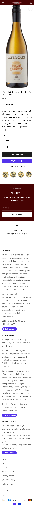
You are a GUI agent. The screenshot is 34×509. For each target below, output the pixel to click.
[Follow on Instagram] (8, 490)
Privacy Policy (8, 475)
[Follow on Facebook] (3, 490)
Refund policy (8, 484)
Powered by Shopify (25, 496)
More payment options (17, 166)
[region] (17, 232)
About (4, 463)
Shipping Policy (8, 480)
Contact (5, 467)
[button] (17, 104)
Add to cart (17, 154)
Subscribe (17, 214)
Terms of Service (9, 471)
